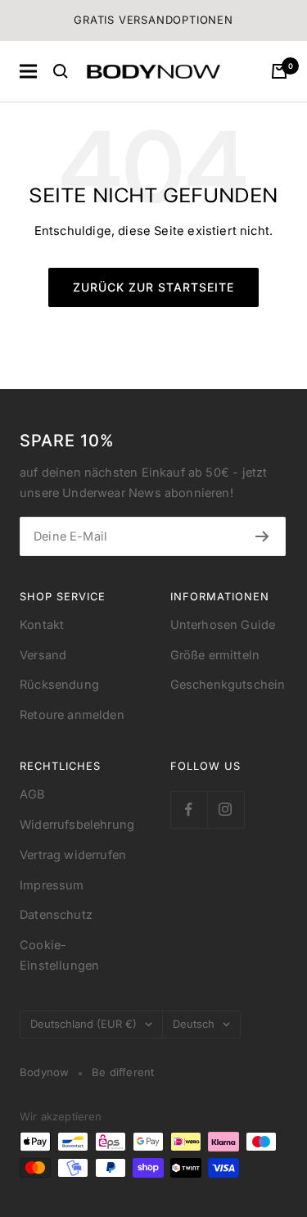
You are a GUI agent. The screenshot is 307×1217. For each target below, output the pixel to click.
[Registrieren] (262, 536)
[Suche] (60, 71)
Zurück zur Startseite (153, 287)
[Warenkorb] (279, 71)
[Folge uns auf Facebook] (188, 809)
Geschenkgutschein (228, 684)
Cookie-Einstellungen (59, 955)
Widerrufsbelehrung (77, 824)
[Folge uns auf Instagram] (225, 809)
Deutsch (193, 1023)
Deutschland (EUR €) (83, 1023)
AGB (33, 794)
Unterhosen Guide (223, 625)
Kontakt (42, 625)
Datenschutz (56, 914)
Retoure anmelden (72, 715)
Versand (43, 655)
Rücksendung (59, 684)
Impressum (52, 885)
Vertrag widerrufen (73, 855)
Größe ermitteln (215, 655)
